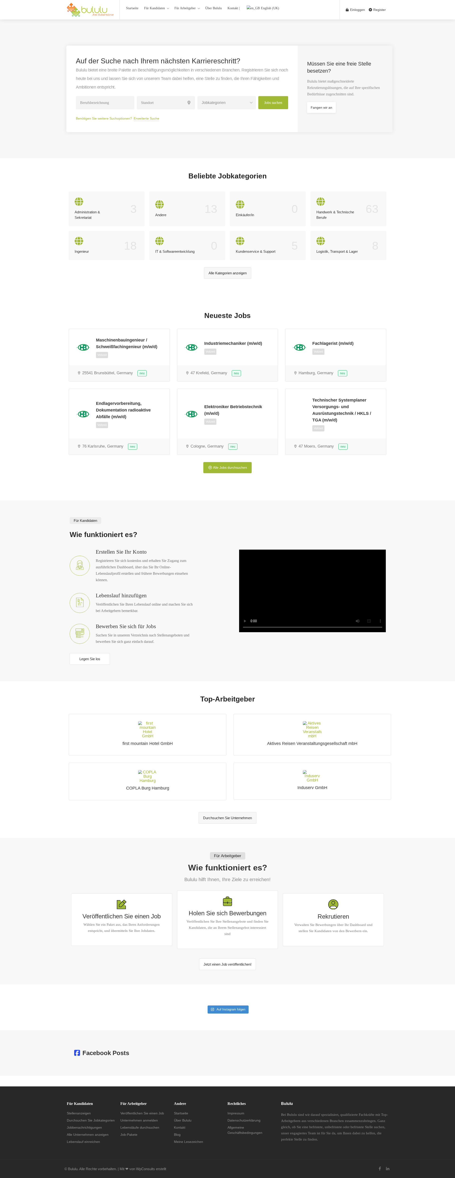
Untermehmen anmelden (139, 1120)
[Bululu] (90, 12)
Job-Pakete (128, 1134)
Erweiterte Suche (146, 118)
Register (379, 10)
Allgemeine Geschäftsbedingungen (245, 1130)
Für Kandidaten (154, 8)
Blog (177, 1134)
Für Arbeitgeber (185, 8)
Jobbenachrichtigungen (84, 1127)
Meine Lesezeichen (188, 1142)
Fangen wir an (321, 107)
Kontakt (179, 1127)
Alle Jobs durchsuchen (230, 467)
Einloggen (357, 10)
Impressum (236, 1113)
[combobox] (226, 102)
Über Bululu (213, 8)
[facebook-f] (380, 1169)
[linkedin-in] (388, 1169)
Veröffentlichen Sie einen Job (142, 1113)
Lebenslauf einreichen (83, 1142)
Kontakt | (234, 8)
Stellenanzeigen (79, 1113)
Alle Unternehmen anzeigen (88, 1134)
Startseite (132, 8)
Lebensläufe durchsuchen (139, 1127)
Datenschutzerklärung (244, 1120)
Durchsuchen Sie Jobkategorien (91, 1120)
